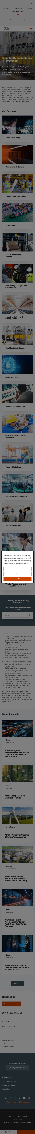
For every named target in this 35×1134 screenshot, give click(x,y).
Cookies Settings (17, 569)
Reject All (17, 574)
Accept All (17, 579)
